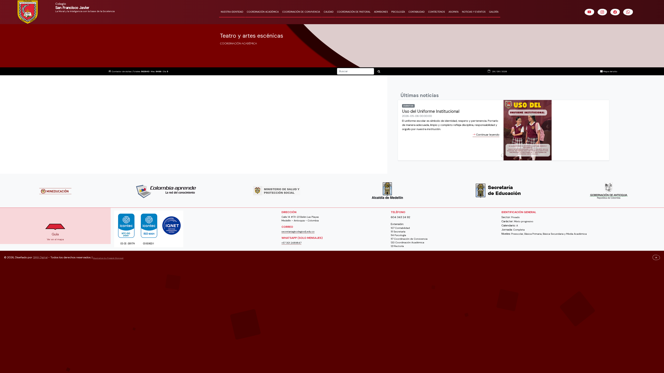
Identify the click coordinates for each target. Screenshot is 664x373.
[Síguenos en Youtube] (589, 12)
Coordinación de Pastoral (354, 11)
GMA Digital (40, 257)
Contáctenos (436, 11)
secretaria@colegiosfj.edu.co (298, 231)
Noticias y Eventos (474, 11)
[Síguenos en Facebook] (615, 12)
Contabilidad (416, 11)
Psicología (398, 11)
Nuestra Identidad (232, 11)
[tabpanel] (503, 132)
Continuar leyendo (487, 134)
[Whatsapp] (628, 12)
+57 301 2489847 (291, 242)
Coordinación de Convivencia (301, 11)
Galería (494, 11)
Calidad (329, 11)
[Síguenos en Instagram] (602, 12)
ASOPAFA (454, 11)
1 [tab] (503, 155)
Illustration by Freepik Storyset (108, 258)
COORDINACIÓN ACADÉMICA (263, 11)
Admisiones (381, 11)
